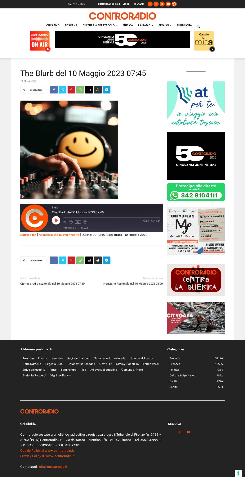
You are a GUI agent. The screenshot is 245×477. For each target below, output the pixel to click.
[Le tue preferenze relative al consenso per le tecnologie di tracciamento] (238, 473)
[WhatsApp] (80, 89)
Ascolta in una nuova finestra (59, 235)
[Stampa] (98, 89)
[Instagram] (156, 4)
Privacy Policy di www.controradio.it (47, 456)
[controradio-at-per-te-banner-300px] (196, 128)
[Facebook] (150, 4)
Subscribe (70, 228)
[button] (198, 26)
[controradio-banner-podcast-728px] (122, 47)
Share (84, 228)
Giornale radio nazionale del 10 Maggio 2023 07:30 (52, 283)
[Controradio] (122, 16)
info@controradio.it (52, 467)
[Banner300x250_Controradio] (196, 254)
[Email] (89, 89)
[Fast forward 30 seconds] (85, 222)
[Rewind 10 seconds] (71, 222)
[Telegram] (106, 89)
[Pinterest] (71, 89)
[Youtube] (168, 4)
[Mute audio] (65, 222)
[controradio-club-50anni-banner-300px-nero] (196, 179)
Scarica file (28, 235)
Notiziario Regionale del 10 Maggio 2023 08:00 (133, 283)
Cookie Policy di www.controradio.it (47, 450)
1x (78, 222)
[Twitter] (162, 4)
